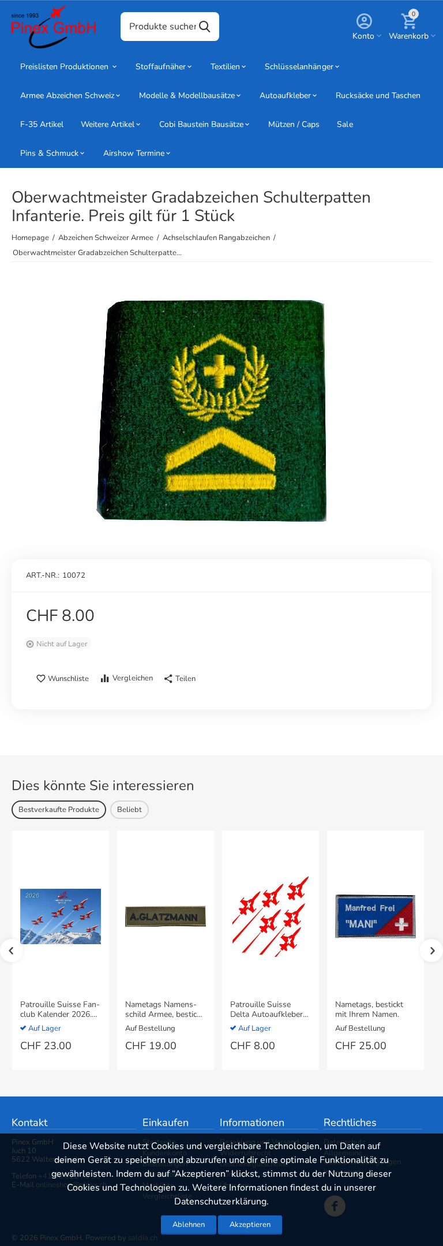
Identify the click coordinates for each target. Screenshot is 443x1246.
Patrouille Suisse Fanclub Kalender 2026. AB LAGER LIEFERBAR (60, 1010)
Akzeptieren (250, 1224)
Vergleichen (132, 678)
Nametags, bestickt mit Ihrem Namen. (369, 1010)
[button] (179, 679)
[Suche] (204, 26)
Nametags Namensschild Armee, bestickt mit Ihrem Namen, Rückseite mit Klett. (164, 1010)
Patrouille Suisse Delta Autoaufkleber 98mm (266, 1010)
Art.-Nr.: (42, 575)
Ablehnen (188, 1224)
